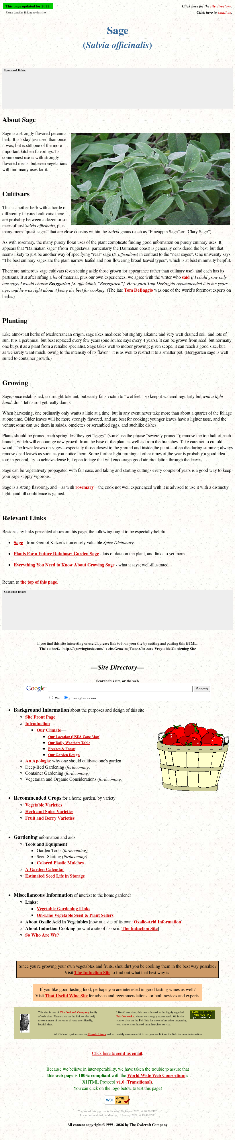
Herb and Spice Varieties (49, 811)
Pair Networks (125, 1016)
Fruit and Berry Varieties (50, 818)
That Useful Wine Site (66, 995)
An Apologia (37, 760)
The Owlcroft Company (74, 1012)
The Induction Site (92, 972)
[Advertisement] (117, 90)
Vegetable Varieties (43, 804)
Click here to (117, 1053)
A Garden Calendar (44, 869)
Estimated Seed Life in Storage (55, 875)
